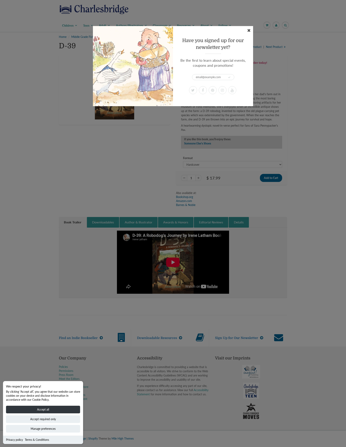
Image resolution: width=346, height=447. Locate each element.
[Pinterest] (213, 90)
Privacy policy (14, 439)
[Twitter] (193, 90)
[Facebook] (203, 90)
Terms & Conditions (37, 439)
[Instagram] (222, 90)
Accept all (43, 409)
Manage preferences (43, 428)
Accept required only (43, 419)
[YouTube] (232, 90)
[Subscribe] (229, 77)
